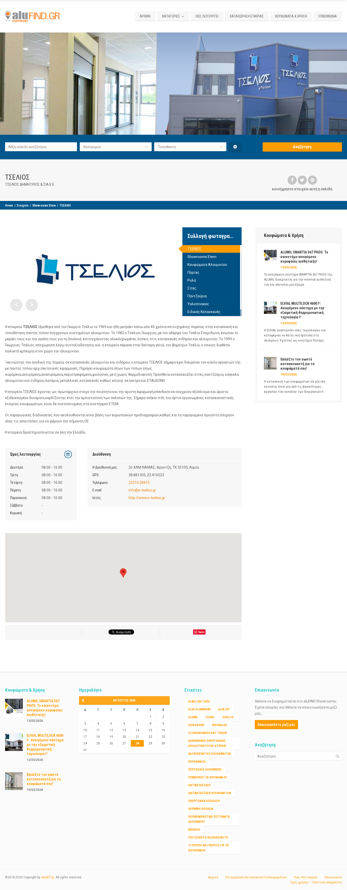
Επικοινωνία (333, 877)
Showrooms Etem (44, 205)
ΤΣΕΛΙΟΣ (194, 249)
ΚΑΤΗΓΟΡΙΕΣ (171, 16)
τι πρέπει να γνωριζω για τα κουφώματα (208, 848)
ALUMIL (193, 717)
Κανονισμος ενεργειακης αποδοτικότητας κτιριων (207, 743)
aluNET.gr (47, 877)
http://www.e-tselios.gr (147, 498)
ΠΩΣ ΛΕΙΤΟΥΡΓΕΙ (207, 16)
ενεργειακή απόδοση (204, 801)
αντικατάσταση (199, 785)
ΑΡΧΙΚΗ (145, 16)
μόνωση (194, 829)
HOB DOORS (196, 725)
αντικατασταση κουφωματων (209, 793)
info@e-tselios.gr (142, 490)
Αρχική (213, 877)
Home (9, 205)
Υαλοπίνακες (198, 304)
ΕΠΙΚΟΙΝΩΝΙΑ (328, 16)
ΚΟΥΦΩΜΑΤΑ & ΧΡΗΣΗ (291, 16)
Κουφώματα (197, 761)
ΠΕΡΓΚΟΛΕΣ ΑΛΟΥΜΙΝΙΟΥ (205, 769)
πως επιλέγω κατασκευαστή (208, 837)
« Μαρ (84, 700)
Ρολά (191, 280)
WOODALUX (219, 725)
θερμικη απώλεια (200, 809)
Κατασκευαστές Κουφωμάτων (209, 754)
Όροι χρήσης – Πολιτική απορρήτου (316, 882)
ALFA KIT (224, 709)
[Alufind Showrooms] (33, 16)
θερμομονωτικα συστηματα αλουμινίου (209, 819)
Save (201, 632)
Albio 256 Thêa (199, 701)
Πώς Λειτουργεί (306, 877)
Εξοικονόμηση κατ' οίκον (207, 733)
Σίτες (191, 288)
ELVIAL (210, 717)
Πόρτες (193, 272)
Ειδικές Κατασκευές (203, 312)
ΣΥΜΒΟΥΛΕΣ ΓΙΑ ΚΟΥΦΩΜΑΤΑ (207, 777)
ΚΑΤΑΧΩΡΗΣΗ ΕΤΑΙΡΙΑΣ (247, 16)
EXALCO (228, 717)
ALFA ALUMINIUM (199, 709)
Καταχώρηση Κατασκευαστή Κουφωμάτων (256, 877)
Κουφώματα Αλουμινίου (207, 265)
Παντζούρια (197, 296)
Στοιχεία (22, 205)
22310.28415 (139, 483)
